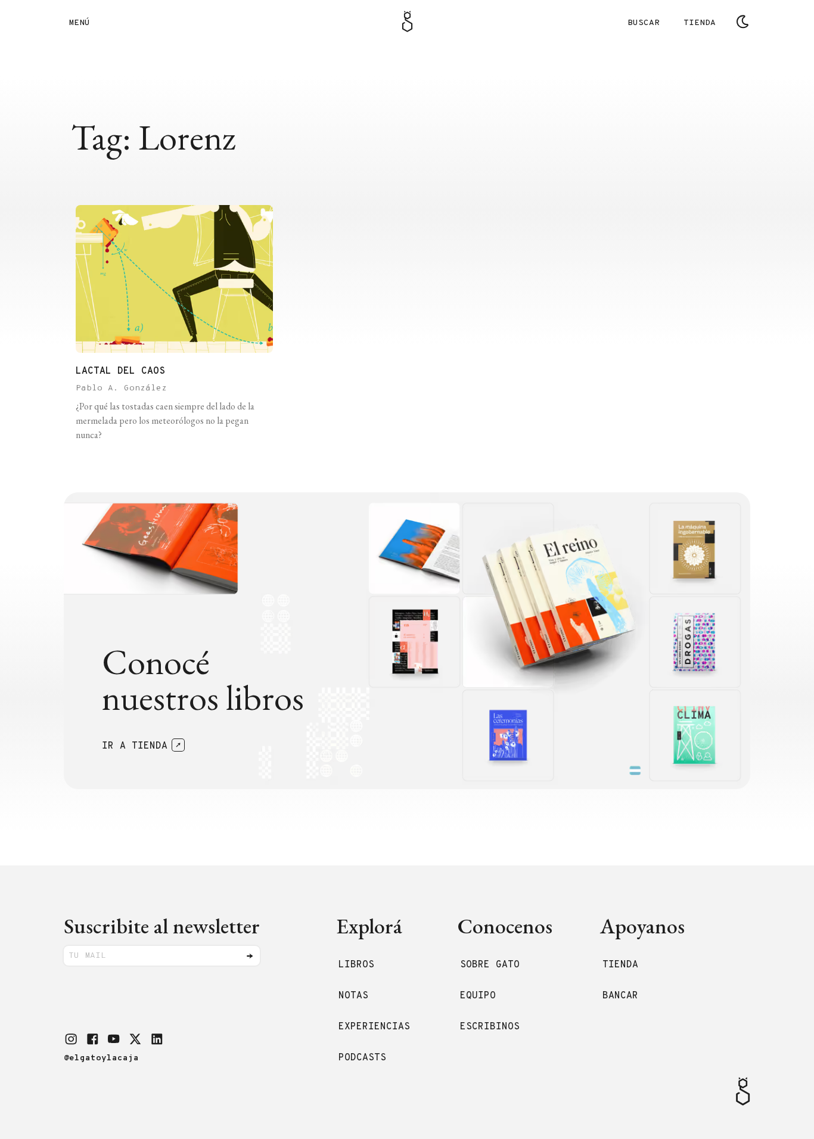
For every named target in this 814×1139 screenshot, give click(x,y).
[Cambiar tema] (742, 21)
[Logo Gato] (407, 21)
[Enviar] (250, 956)
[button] (71, 1039)
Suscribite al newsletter (162, 926)
